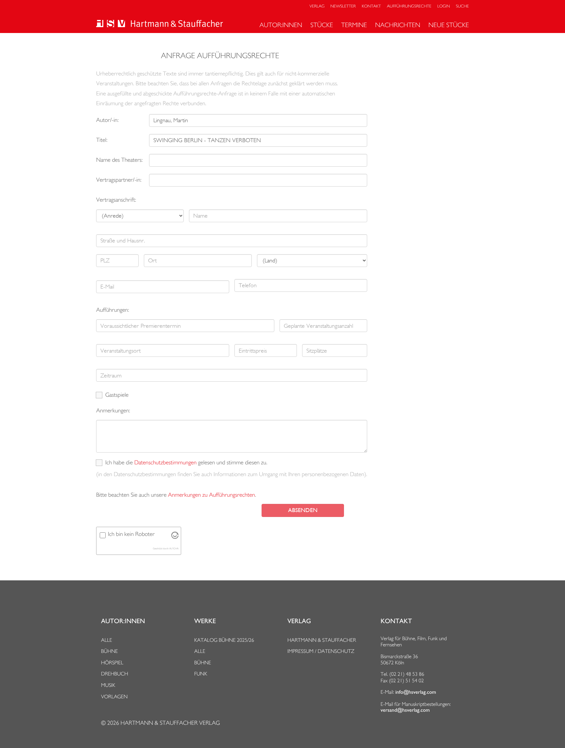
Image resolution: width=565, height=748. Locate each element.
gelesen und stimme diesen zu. (232, 462)
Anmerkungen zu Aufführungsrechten (211, 494)
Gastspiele (116, 394)
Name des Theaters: (119, 160)
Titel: (101, 140)
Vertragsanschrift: (116, 199)
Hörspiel (112, 662)
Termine (354, 25)
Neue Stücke (448, 25)
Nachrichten (397, 25)
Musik (108, 685)
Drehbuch (114, 674)
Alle (106, 640)
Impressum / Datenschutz (320, 651)
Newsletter (343, 6)
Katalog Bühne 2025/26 (224, 640)
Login (443, 6)
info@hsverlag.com (415, 692)
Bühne (109, 651)
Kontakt (371, 6)
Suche (462, 6)
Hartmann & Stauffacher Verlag (170, 723)
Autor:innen (280, 25)
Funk (200, 674)
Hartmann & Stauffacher (321, 640)
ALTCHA (174, 548)
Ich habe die (119, 462)
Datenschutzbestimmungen (165, 462)
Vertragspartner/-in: (118, 179)
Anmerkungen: (113, 410)
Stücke (321, 25)
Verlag (317, 6)
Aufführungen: (112, 310)
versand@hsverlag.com (405, 710)
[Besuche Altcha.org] (175, 537)
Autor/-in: (107, 120)
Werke (205, 621)
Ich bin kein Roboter (131, 534)
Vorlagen (114, 696)
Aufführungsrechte (409, 6)
